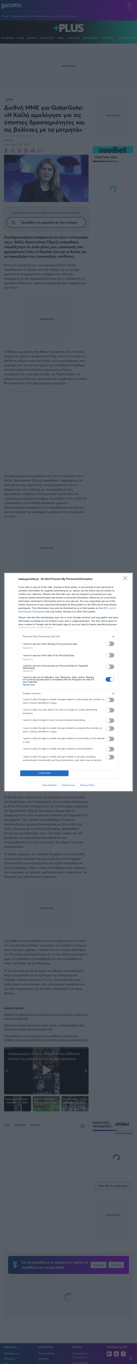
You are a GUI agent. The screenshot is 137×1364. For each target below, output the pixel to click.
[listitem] (68, 636)
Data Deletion (49, 785)
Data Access (68, 785)
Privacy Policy (87, 785)
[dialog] (68, 682)
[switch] (110, 644)
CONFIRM (44, 773)
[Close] (126, 579)
